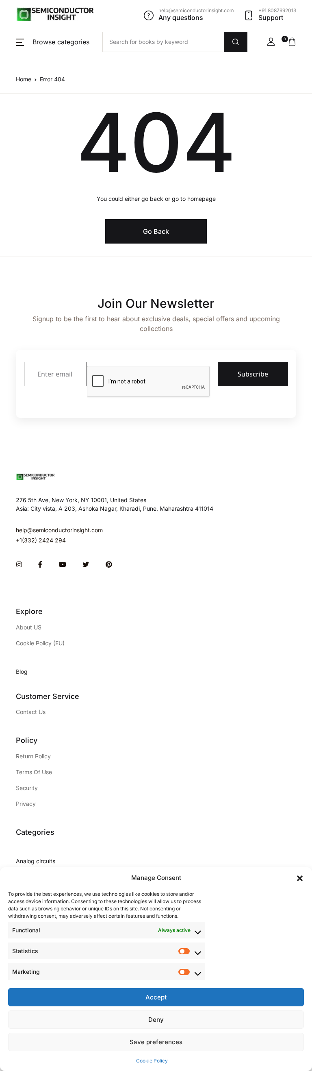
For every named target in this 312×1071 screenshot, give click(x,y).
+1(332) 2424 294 (41, 540)
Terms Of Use (34, 771)
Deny (156, 1019)
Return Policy (33, 756)
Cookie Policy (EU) (40, 643)
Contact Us (31, 711)
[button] (300, 878)
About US (28, 627)
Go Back (156, 231)
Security (27, 787)
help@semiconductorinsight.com (59, 530)
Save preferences (156, 1042)
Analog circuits (35, 861)
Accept (156, 997)
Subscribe (253, 374)
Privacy (26, 803)
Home (23, 79)
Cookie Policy (152, 1061)
